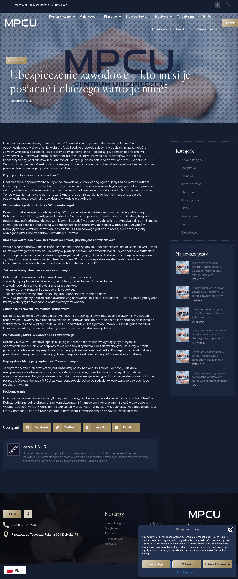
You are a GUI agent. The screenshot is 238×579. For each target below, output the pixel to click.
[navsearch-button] (228, 5)
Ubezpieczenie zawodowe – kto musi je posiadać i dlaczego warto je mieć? (210, 334)
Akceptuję (156, 564)
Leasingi (182, 29)
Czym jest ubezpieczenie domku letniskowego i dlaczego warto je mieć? (208, 355)
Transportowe (136, 16)
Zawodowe (205, 29)
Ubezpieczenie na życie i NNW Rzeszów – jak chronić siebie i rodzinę (210, 313)
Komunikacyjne (60, 16)
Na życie (161, 16)
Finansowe (160, 29)
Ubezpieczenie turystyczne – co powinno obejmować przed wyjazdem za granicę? (210, 377)
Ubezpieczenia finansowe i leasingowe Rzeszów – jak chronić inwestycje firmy (209, 291)
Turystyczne (186, 16)
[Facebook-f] (217, 5)
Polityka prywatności (188, 572)
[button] (230, 529)
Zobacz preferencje (217, 564)
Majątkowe (87, 16)
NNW (207, 16)
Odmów (187, 564)
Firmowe (110, 16)
